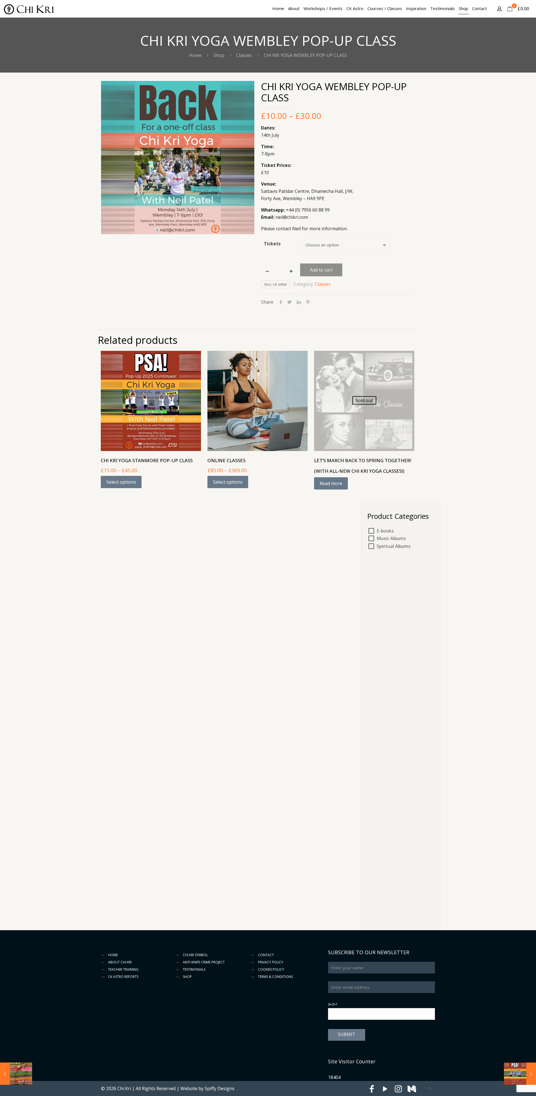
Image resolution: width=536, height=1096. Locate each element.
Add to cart (321, 270)
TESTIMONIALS (194, 969)
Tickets (272, 244)
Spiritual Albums (394, 546)
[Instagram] (398, 1090)
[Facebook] (371, 1090)
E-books (385, 531)
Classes (244, 55)
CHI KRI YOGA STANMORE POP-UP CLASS (147, 460)
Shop (219, 55)
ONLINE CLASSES (226, 460)
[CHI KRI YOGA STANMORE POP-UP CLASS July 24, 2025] (520, 1074)
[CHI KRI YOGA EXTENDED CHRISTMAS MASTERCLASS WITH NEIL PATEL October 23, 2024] (16, 1074)
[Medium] (412, 1090)
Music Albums (391, 538)
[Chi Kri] (29, 8)
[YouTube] (385, 1090)
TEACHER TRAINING (123, 969)
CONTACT (266, 955)
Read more (331, 483)
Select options (121, 482)
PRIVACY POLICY (270, 962)
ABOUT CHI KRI (120, 962)
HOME (113, 955)
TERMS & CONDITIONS (275, 976)
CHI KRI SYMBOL (195, 955)
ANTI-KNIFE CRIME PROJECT (204, 962)
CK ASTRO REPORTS (123, 976)
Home (195, 55)
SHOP (187, 976)
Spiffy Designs (219, 1088)
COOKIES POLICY (271, 969)
